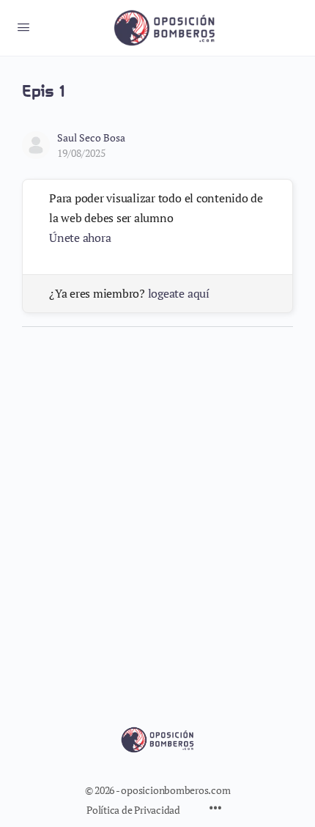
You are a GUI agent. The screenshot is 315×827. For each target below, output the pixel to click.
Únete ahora (80, 237)
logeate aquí (179, 293)
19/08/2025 (81, 153)
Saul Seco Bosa (91, 137)
